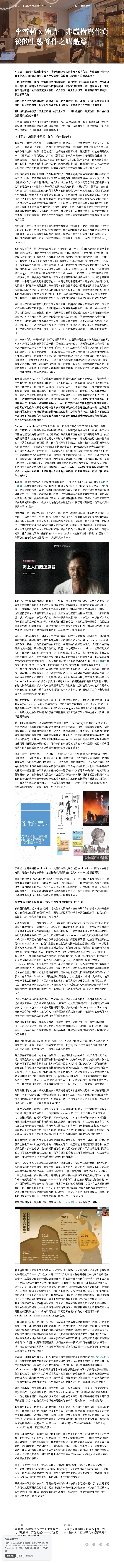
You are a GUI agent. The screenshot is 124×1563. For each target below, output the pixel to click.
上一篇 (20, 1525)
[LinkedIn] (100, 1544)
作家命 (100, 661)
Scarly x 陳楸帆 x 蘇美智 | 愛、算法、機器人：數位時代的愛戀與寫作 (85, 1530)
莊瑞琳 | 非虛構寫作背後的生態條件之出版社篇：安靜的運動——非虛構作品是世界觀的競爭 (36, 1532)
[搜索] (76, 6)
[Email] (107, 1544)
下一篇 (67, 1525)
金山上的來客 (65, 1202)
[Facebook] (86, 1544)
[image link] (7, 6)
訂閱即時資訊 (109, 6)
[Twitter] (93, 1544)
